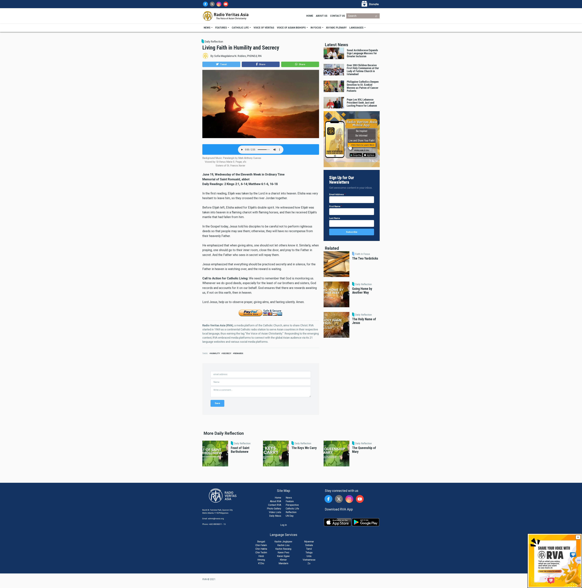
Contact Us (337, 15)
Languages (356, 27)
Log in (283, 524)
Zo (309, 563)
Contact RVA (274, 505)
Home (309, 15)
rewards (238, 353)
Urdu (309, 556)
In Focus (316, 27)
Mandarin (283, 563)
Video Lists (275, 512)
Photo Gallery (274, 508)
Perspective (292, 505)
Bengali (261, 541)
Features (221, 27)
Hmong (261, 559)
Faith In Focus (362, 254)
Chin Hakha (261, 548)
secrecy (227, 353)
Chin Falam (261, 545)
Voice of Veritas (264, 27)
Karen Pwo (283, 552)
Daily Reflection (214, 41)
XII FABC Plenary (336, 27)
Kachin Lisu (283, 545)
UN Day (290, 515)
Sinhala (309, 545)
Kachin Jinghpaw (283, 541)
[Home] (225, 15)
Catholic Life (240, 27)
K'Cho (261, 563)
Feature (290, 501)
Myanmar (309, 541)
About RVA (275, 501)
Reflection (291, 512)
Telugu (309, 552)
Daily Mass (275, 515)
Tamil (309, 548)
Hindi (261, 556)
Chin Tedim (261, 552)
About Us (321, 15)
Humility (215, 353)
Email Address (336, 194)
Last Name (334, 218)
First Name (334, 206)
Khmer (283, 559)
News (207, 27)
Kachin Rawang (283, 548)
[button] (221, 64)
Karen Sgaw (283, 556)
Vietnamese (309, 559)
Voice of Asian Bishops (291, 27)
